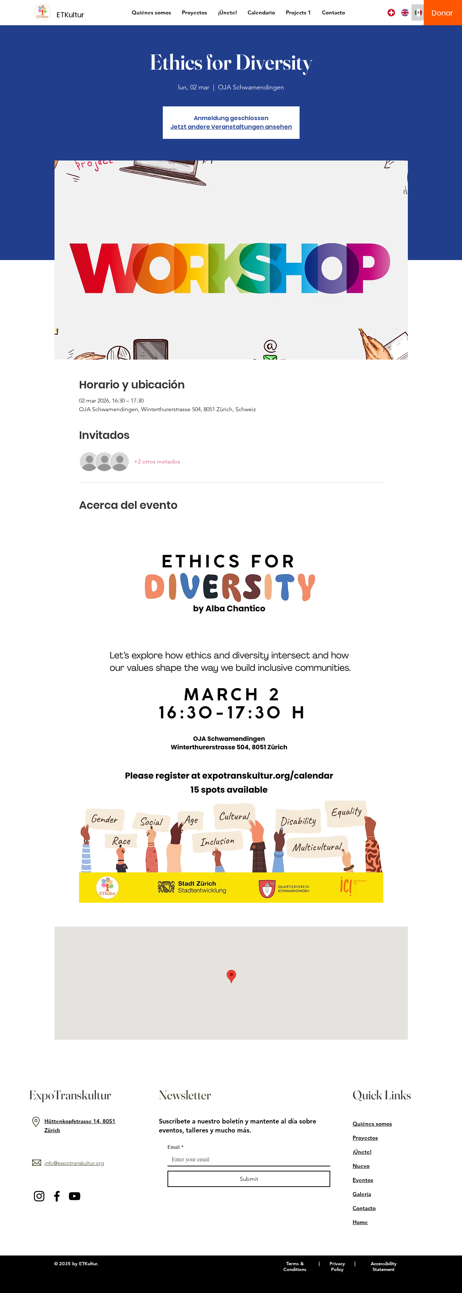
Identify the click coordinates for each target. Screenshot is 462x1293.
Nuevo (361, 1165)
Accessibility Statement (384, 1266)
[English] (404, 12)
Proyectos (365, 1137)
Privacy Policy (337, 1266)
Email (175, 1147)
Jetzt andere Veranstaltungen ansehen (231, 127)
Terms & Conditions (294, 1266)
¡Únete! (362, 1151)
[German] (391, 12)
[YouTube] (74, 1196)
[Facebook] (57, 1196)
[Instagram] (39, 1196)
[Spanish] (418, 12)
